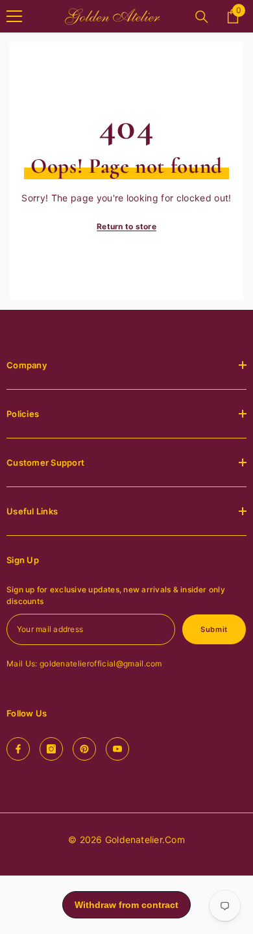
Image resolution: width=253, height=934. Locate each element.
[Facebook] (18, 749)
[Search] (202, 17)
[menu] (14, 16)
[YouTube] (117, 749)
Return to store (126, 226)
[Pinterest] (84, 749)
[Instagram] (51, 749)
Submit (213, 629)
